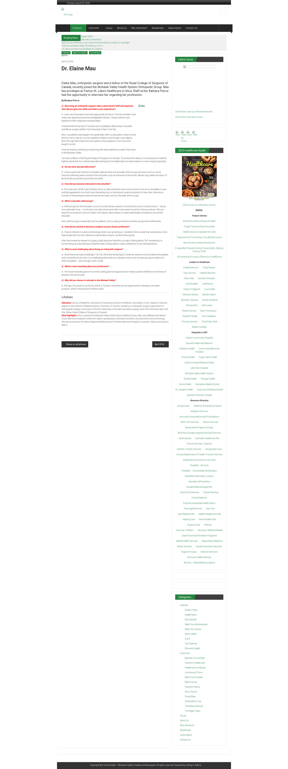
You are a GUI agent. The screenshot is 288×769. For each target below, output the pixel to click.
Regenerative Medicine (212, 541)
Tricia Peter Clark (209, 321)
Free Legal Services (193, 508)
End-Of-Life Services (189, 492)
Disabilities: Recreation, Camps (199, 476)
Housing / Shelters (185, 530)
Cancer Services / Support (199, 443)
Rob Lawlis (207, 305)
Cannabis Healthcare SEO (207, 438)
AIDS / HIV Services (190, 422)
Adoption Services (199, 411)
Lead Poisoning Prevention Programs (199, 535)
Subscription (174, 28)
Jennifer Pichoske (206, 278)
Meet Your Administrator (196, 624)
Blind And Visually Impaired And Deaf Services (199, 433)
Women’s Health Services (199, 557)
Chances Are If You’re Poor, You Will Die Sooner (199, 237)
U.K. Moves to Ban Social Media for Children (82, 49)
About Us (122, 28)
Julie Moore (207, 284)
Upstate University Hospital (199, 395)
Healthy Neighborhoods (209, 514)
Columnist (93, 28)
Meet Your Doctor (79, 53)
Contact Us (191, 28)
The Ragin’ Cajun (192, 711)
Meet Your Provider (194, 677)
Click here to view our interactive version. (194, 111)
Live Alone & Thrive (193, 672)
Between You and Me (194, 658)
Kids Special (190, 619)
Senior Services (184, 546)
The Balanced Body (194, 706)
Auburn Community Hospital (199, 338)
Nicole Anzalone (210, 300)
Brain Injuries (185, 438)
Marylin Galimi (209, 294)
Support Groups (188, 552)
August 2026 (87, 36)
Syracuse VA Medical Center (210, 389)
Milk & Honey (191, 682)
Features (77, 28)
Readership (158, 28)
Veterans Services (209, 552)
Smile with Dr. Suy (193, 701)
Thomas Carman (189, 321)
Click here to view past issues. (189, 117)
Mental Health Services (187, 541)
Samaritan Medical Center (207, 384)
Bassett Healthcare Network (199, 343)
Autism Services (210, 422)
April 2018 (159, 344)
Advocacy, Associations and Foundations (199, 416)
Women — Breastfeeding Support (199, 562)
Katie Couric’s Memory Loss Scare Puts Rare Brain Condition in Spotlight (96, 42)
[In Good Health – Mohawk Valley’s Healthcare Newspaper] (66, 28)
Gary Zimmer (189, 273)
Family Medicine (199, 498)
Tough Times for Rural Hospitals (199, 226)
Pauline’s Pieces (192, 687)
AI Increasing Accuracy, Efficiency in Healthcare (199, 256)
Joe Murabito (192, 284)
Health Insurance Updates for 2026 (199, 232)
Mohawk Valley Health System (199, 373)
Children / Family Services (189, 449)
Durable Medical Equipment (199, 487)
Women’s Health (192, 648)
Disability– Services (199, 465)
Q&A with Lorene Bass (91, 39)
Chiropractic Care (213, 449)
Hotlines (208, 525)
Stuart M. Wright (189, 316)
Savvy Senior (191, 691)
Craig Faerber (209, 267)
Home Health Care (207, 519)
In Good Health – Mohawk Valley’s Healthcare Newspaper (129, 765)
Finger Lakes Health (208, 357)
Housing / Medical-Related (210, 530)
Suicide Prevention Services (209, 546)
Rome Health (185, 384)
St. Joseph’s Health (184, 389)
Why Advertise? (139, 28)
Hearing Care (189, 519)
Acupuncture (183, 406)
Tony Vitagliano (208, 316)
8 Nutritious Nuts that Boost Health (199, 221)
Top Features (95, 53)
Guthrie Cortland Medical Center (199, 362)
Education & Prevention (199, 481)
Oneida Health (190, 379)
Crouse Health (188, 357)
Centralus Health (187, 348)
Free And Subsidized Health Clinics (199, 503)
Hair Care (210, 508)
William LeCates (199, 327)
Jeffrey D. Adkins (193, 765)
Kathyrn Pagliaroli (192, 289)
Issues (109, 28)
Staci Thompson (208, 311)
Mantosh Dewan (190, 294)
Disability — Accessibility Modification (199, 471)
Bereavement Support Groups (199, 427)
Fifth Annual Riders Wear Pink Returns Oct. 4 (82, 46)
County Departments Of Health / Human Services (199, 454)
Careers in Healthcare (195, 663)
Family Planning (210, 492)
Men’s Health (191, 634)
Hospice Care (193, 525)
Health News (191, 615)
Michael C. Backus (189, 300)
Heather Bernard (207, 273)
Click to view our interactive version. (199, 205)
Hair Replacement (186, 514)
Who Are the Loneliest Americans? (199, 243)
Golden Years (191, 610)
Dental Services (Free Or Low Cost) (199, 460)
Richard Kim (192, 305)
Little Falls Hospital (199, 368)
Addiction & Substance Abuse (207, 406)
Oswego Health (208, 379)
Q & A (187, 639)
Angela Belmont (190, 267)
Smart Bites (190, 696)
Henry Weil (189, 278)
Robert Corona (189, 311)
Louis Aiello (209, 289)
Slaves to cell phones (76, 344)
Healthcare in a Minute (195, 667)
